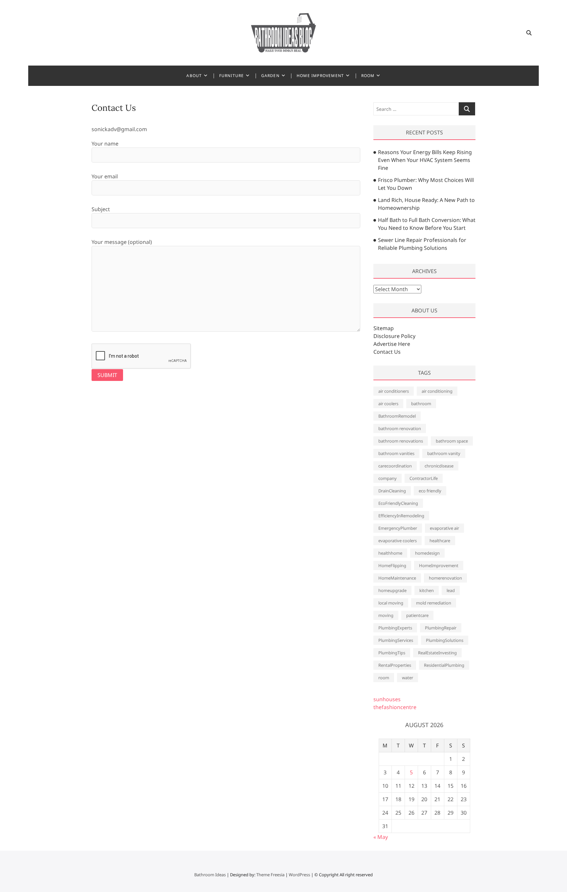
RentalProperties (394, 665)
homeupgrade (392, 590)
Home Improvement (320, 75)
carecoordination (395, 466)
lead (451, 590)
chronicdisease (439, 466)
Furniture (231, 75)
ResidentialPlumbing (444, 665)
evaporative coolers (397, 541)
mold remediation (433, 603)
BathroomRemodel (397, 416)
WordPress (299, 875)
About (194, 75)
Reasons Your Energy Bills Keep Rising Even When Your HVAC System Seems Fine (425, 160)
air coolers (388, 403)
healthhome (390, 553)
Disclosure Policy (394, 336)
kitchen (426, 590)
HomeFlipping (392, 565)
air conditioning (437, 391)
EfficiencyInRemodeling (401, 516)
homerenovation (445, 578)
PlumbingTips (391, 653)
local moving (390, 603)
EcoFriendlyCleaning (398, 503)
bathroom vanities (396, 453)
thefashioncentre (394, 707)
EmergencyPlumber (397, 528)
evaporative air (444, 528)
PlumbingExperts (395, 628)
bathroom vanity (443, 453)
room (383, 678)
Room (368, 75)
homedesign (427, 553)
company (387, 478)
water (407, 678)
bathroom (421, 403)
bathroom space (452, 441)
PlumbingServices (395, 640)
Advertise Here (391, 343)
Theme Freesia (270, 875)
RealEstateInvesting (437, 653)
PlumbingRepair (440, 628)
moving (385, 615)
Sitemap (383, 328)
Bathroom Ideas (210, 875)
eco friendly (430, 491)
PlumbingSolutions (444, 640)
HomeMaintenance (397, 578)
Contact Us (387, 351)
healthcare (440, 541)
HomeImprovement (438, 565)
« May (380, 837)
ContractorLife (424, 478)
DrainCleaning (392, 491)
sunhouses (387, 699)
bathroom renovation (399, 428)
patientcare (417, 615)
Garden (270, 75)
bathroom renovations (400, 441)
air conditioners (393, 391)
